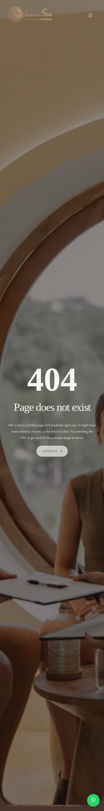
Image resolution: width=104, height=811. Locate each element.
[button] (90, 15)
